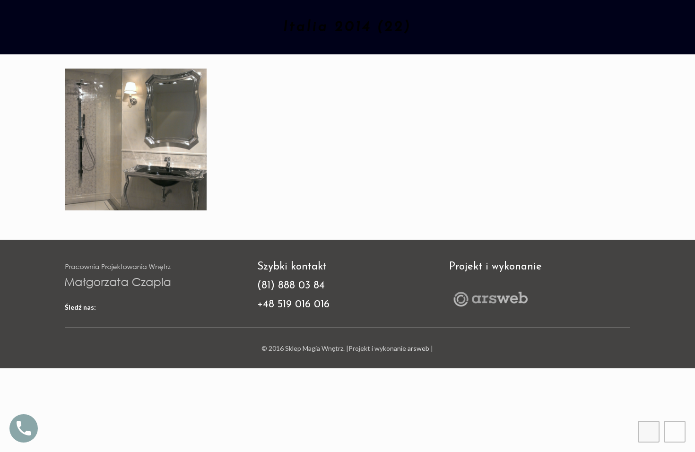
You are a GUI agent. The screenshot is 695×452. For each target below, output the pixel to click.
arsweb (418, 348)
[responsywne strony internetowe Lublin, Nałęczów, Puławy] (490, 308)
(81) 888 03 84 (291, 285)
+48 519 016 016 (293, 304)
